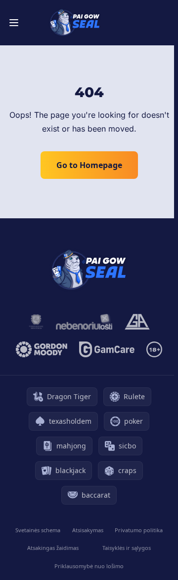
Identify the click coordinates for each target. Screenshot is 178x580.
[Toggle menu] (14, 23)
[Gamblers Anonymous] (137, 322)
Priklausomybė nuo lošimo (89, 566)
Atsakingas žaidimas (53, 547)
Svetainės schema (37, 530)
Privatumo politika (139, 530)
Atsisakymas (87, 530)
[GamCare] (106, 349)
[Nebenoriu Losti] (84, 322)
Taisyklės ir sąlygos (126, 547)
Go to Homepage (89, 165)
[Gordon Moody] (41, 349)
